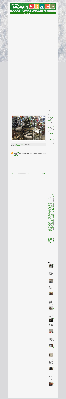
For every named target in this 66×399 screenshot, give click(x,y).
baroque (52, 127)
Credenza (49, 156)
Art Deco (49, 122)
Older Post (43, 173)
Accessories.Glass (51, 116)
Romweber (52, 227)
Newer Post (13, 173)
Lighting (28, 13)
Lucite (49, 198)
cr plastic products (16, 155)
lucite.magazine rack (50, 199)
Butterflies (49, 137)
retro (48, 226)
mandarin (49, 201)
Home (12, 13)
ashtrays (52, 123)
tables (49, 242)
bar (14, 145)
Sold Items (38, 13)
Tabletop (49, 244)
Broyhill (49, 135)
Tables (20, 13)
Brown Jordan (51, 134)
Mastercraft (51, 204)
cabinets (53, 137)
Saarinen (51, 228)
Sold (50, 234)
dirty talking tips (16, 152)
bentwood (51, 131)
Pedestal (53, 219)
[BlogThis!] (26, 144)
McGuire (52, 205)
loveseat (52, 197)
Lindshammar (49, 195)
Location (42, 13)
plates (52, 223)
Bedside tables (50, 129)
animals (49, 121)
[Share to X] (27, 144)
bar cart (49, 126)
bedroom (49, 128)
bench (49, 130)
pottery (49, 225)
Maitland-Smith (50, 200)
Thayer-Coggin (50, 246)
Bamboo (49, 125)
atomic (52, 124)
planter (49, 223)
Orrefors (49, 215)
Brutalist (53, 135)
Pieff (52, 222)
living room (49, 196)
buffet (51, 136)
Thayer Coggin (51, 245)
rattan (52, 225)
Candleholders (51, 139)
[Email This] (25, 144)
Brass (53, 133)
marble (52, 201)
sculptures (49, 229)
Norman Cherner (50, 214)
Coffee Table (50, 152)
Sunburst (49, 239)
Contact (47, 13)
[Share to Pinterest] (29, 144)
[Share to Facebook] (28, 144)
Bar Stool (16, 145)
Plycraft (49, 224)
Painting (53, 215)
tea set (53, 244)
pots (52, 224)
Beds (52, 128)
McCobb (49, 205)
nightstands (49, 213)
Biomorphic (49, 132)
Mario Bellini (52, 203)
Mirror (50, 209)
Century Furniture (51, 141)
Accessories (33, 13)
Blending (53, 132)
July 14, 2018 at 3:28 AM (24, 152)
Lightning (51, 194)
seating (19, 145)
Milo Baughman (51, 208)
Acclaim (50, 117)
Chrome (49, 149)
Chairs (49, 143)
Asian (48, 124)
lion (52, 195)
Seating (16, 13)
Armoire (52, 121)
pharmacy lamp (51, 220)
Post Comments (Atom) (19, 175)
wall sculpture (50, 256)
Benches (53, 130)
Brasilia (50, 133)
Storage (24, 13)
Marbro (49, 202)
